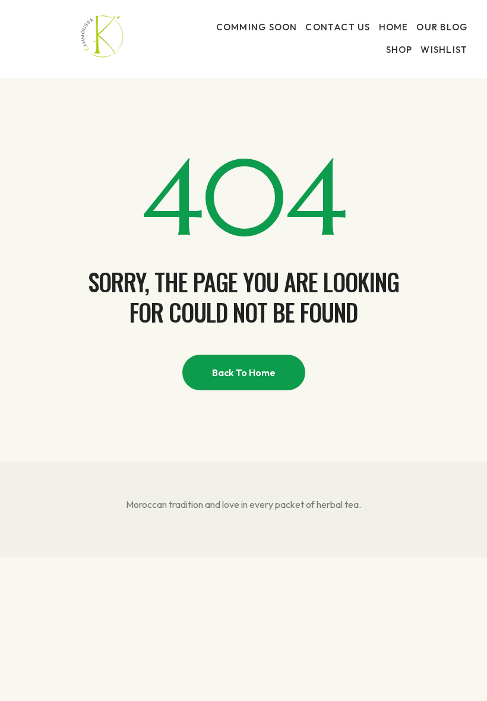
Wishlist (443, 49)
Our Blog (441, 27)
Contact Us (337, 27)
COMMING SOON (257, 27)
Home (394, 27)
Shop (399, 49)
